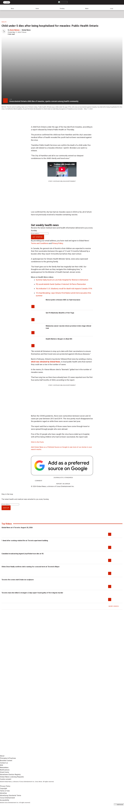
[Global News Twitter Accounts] (44, 738)
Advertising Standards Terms (10, 795)
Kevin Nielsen (15, 30)
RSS (1, 765)
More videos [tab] (48, 277)
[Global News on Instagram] (103, 738)
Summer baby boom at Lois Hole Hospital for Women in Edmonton (62, 280)
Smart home (4, 772)
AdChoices (120, 804)
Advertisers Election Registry (10, 774)
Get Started (38, 237)
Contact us (4, 763)
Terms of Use (5, 791)
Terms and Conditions (39, 243)
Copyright (3, 788)
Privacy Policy (57, 243)
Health (4, 22)
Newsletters (4, 767)
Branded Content (6, 760)
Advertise (3, 793)
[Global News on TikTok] (44, 753)
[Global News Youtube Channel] (74, 738)
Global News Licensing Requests (12, 777)
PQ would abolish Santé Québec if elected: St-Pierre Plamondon (61, 284)
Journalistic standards (63, 477)
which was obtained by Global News (45, 362)
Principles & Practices (8, 758)
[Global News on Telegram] (74, 753)
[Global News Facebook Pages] (15, 738)
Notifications (4, 770)
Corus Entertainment (7, 798)
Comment (38, 480)
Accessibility (4, 800)
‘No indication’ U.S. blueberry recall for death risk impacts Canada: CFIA (64, 289)
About (2, 756)
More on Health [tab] (37, 277)
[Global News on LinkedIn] (15, 753)
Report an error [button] (63, 484)
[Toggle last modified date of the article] (27, 32)
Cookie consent (5, 779)
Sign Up (6, 508)
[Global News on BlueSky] (103, 753)
